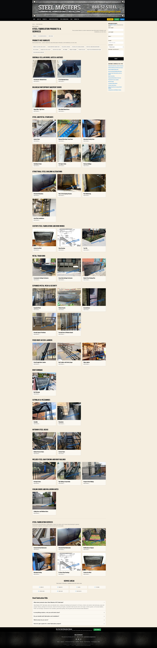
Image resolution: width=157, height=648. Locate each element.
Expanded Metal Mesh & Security (45, 49)
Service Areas (51, 36)
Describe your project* (113, 49)
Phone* (109, 40)
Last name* (110, 32)
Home (34, 19)
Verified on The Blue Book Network (83, 645)
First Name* (111, 27)
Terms (72, 645)
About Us (39, 19)
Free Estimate (94, 641)
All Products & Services (70, 641)
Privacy (68, 645)
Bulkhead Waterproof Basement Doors (54, 46)
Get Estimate (97, 629)
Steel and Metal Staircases (66, 46)
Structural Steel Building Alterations (78, 46)
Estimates (116, 19)
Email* (109, 36)
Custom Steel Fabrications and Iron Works (92, 46)
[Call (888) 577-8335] (106, 6)
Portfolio (122, 19)
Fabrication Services (54, 19)
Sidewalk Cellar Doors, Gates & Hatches (39, 46)
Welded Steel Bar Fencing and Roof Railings (94, 49)
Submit (115, 58)
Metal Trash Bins (35, 49)
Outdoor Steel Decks (82, 49)
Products (45, 19)
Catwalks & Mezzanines (73, 49)
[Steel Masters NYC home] (78, 8)
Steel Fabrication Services (42, 36)
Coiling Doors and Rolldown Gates (38, 52)
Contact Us (76, 19)
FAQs (71, 19)
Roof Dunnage (65, 49)
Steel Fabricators (64, 19)
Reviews (81, 641)
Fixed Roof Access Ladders (57, 49)
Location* (110, 44)
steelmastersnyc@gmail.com (89, 636)
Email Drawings (110, 19)
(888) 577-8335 (113, 24)
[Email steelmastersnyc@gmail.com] (106, 12)
